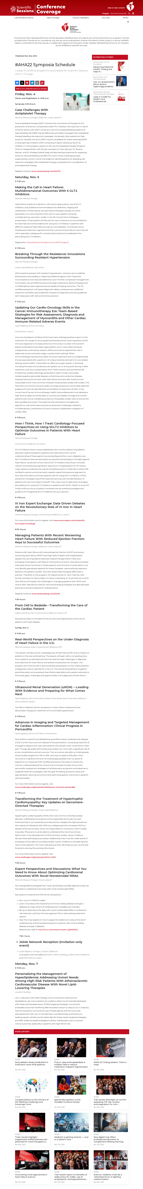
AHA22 (17, 1059)
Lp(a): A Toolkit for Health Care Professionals (102, 99)
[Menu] (133, 13)
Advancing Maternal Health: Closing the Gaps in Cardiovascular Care (103, 69)
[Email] (37, 83)
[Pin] (27, 83)
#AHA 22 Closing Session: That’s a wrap (110, 1063)
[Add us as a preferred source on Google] (42, 83)
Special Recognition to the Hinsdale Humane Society (67, 1101)
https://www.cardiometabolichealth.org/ (54, 930)
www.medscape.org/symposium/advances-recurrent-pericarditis (45, 787)
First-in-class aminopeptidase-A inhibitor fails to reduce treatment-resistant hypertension (71, 1064)
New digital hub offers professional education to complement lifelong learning (108, 1139)
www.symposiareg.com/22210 (46, 594)
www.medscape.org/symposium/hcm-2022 (35, 857)
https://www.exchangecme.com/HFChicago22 (48, 242)
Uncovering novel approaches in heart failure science (31, 1176)
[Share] (17, 83)
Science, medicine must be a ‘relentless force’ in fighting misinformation (108, 1177)
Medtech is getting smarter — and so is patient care (71, 1138)
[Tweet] (22, 83)
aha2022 (74, 930)
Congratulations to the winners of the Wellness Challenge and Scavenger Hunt (31, 1102)
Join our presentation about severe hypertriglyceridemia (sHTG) (104, 84)
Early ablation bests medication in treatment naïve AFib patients (31, 1063)
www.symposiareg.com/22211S (46, 171)
